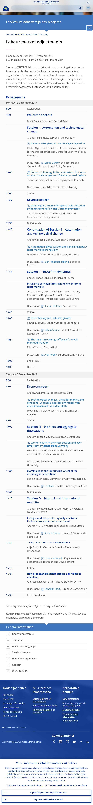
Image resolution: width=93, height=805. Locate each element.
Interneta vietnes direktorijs (15, 727)
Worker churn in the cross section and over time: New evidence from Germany (54, 444)
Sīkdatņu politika (71, 710)
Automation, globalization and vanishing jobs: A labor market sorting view (57, 248)
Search (80, 8)
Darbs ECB (8, 699)
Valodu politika (70, 721)
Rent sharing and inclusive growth (51, 318)
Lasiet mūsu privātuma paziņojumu (25, 785)
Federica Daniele (53, 558)
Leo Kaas (49, 486)
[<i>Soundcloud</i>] (81, 742)
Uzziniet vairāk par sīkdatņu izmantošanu (68, 785)
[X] (54, 742)
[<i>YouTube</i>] (74, 742)
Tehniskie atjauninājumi (45, 706)
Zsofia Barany (52, 163)
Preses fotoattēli (11, 708)
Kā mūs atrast (10, 716)
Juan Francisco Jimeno (56, 262)
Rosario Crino (52, 533)
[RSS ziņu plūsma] (88, 742)
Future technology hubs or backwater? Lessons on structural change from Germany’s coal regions (56, 174)
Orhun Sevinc (51, 330)
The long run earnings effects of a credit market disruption (52, 341)
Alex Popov (50, 355)
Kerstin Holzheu (53, 306)
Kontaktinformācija (12, 712)
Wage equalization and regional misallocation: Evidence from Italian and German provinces (56, 207)
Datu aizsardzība (71, 699)
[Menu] (88, 8)
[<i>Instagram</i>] (67, 742)
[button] (88, 3)
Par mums (8, 695)
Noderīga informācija (14, 703)
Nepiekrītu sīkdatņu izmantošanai (48, 800)
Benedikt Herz (52, 589)
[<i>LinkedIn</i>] (60, 742)
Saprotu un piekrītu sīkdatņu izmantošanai (48, 792)
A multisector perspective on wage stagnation (58, 144)
